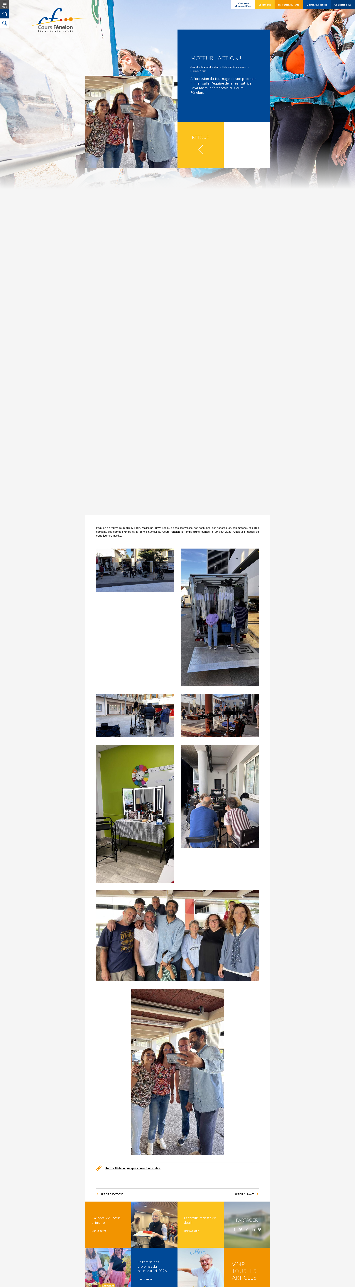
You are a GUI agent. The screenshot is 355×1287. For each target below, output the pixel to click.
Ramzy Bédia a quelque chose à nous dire (132, 1168)
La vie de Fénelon (210, 67)
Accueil (194, 67)
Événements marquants (234, 67)
